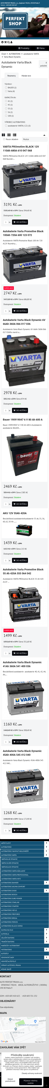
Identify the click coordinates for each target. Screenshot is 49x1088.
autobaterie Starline (10, 902)
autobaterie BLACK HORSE (12, 926)
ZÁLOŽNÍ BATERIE (7, 938)
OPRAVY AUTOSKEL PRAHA (11, 965)
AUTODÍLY (5, 953)
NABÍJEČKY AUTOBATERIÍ (10, 945)
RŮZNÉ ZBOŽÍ (6, 969)
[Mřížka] (3, 136)
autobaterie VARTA (9, 855)
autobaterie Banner (9, 883)
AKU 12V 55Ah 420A (15, 513)
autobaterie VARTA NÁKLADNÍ (13, 871)
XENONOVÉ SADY (7, 957)
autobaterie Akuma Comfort (13, 887)
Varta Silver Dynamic (10, 863)
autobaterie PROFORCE (10, 914)
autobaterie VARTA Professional (14, 875)
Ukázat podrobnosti (10, 1080)
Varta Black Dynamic (10, 867)
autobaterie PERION (9, 922)
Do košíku (21, 222)
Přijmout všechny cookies (30, 1081)
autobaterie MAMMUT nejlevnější (15, 851)
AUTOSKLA (5, 934)
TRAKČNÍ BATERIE (7, 942)
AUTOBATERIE (6, 847)
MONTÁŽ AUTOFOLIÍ (8, 961)
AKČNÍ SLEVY (6, 843)
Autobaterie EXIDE (9, 891)
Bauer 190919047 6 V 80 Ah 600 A (22, 419)
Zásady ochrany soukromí (32, 1073)
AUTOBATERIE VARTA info (11, 879)
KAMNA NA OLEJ (7, 930)
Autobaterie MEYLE (9, 910)
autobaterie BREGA (9, 918)
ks (9, 222)
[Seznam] (9, 136)
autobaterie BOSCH (9, 894)
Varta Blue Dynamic (9, 859)
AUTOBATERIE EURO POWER (11, 898)
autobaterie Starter (10, 906)
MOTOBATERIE (6, 950)
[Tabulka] (15, 136)
